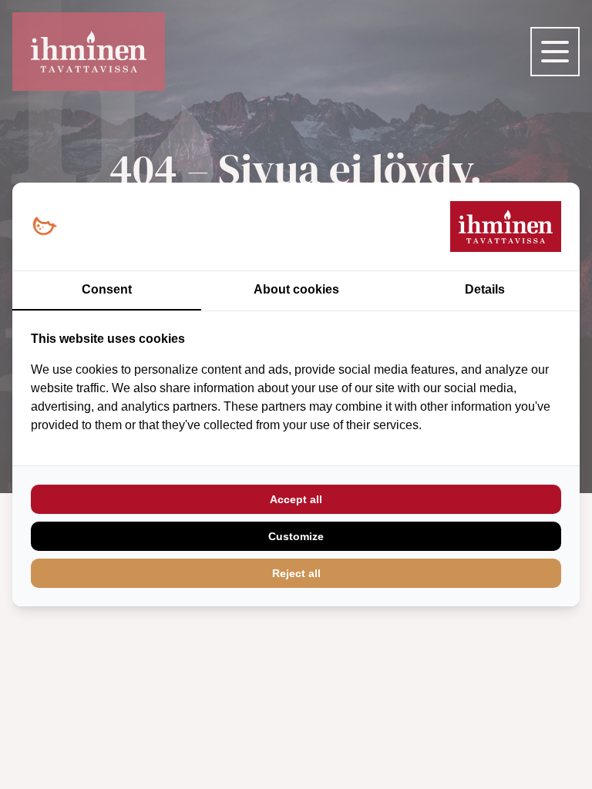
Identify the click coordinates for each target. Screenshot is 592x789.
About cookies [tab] (296, 289)
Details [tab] (485, 289)
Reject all (296, 573)
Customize (296, 536)
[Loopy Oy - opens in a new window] (44, 226)
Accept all (296, 499)
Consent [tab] (107, 289)
